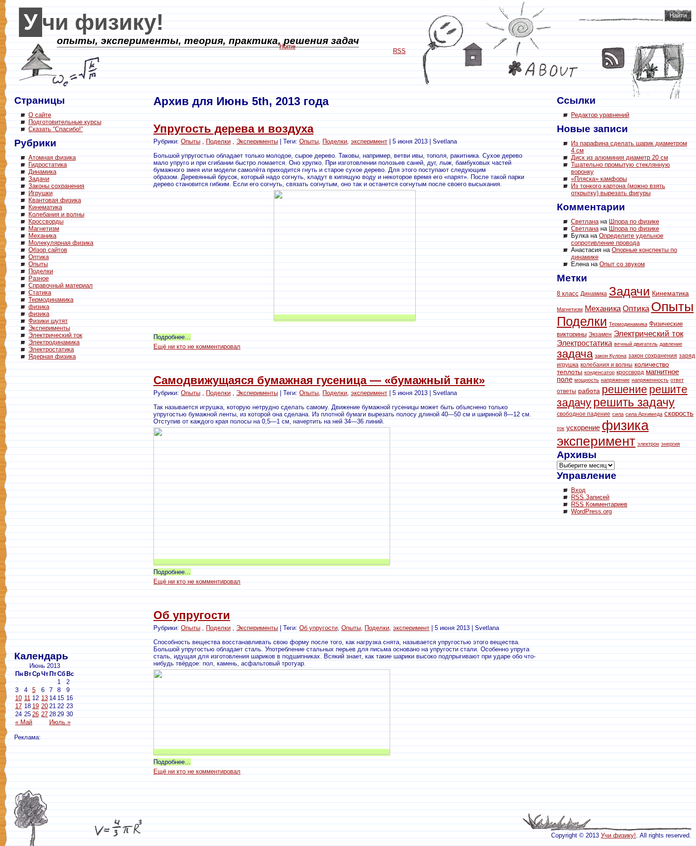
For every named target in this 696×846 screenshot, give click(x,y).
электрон (648, 444)
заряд (687, 355)
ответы (566, 391)
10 (18, 698)
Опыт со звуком (622, 264)
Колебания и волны (56, 214)
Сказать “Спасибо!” (55, 129)
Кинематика (45, 207)
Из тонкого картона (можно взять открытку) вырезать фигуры (618, 189)
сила (618, 414)
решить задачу (634, 402)
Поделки (40, 271)
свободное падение (583, 414)
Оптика (38, 257)
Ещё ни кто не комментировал (197, 346)
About (543, 69)
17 (18, 706)
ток (560, 428)
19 (35, 706)
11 (27, 698)
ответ (677, 380)
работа (589, 391)
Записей (590, 497)
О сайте (39, 114)
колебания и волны (606, 364)
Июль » (60, 722)
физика (38, 306)
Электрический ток (55, 335)
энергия (670, 444)
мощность (586, 380)
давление (671, 344)
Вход (578, 490)
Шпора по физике (634, 221)
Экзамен (600, 334)
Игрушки (40, 193)
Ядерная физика (52, 356)
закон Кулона (610, 356)
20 (44, 706)
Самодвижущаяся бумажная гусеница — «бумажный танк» (319, 380)
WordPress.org (591, 511)
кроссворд (630, 372)
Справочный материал (60, 285)
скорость (679, 413)
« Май (23, 722)
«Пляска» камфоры (599, 178)
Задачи (38, 178)
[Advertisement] (52, 507)
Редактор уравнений (600, 114)
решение (624, 389)
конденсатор (599, 372)
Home (473, 54)
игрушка (568, 364)
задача (575, 354)
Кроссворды (45, 221)
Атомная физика (52, 157)
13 (44, 698)
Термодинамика (50, 299)
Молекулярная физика (60, 242)
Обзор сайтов (47, 249)
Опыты (38, 264)
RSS (613, 58)
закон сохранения (652, 355)
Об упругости (191, 615)
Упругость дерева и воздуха (233, 128)
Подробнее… (172, 337)
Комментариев (599, 504)
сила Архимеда (643, 414)
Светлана (584, 221)
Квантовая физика (54, 200)
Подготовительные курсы (64, 122)
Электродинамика (54, 342)
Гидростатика (47, 164)
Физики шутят (48, 320)
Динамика (42, 171)
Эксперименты (49, 328)
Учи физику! (94, 22)
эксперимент (369, 141)
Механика (42, 235)
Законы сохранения (56, 185)
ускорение (583, 427)
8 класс (568, 293)
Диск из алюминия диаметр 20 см (619, 157)
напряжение (615, 380)
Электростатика (51, 349)
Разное (38, 278)
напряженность (650, 380)
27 (44, 714)
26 (35, 714)
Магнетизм (43, 228)
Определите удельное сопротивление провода (617, 239)
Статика (39, 292)
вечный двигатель (636, 344)
